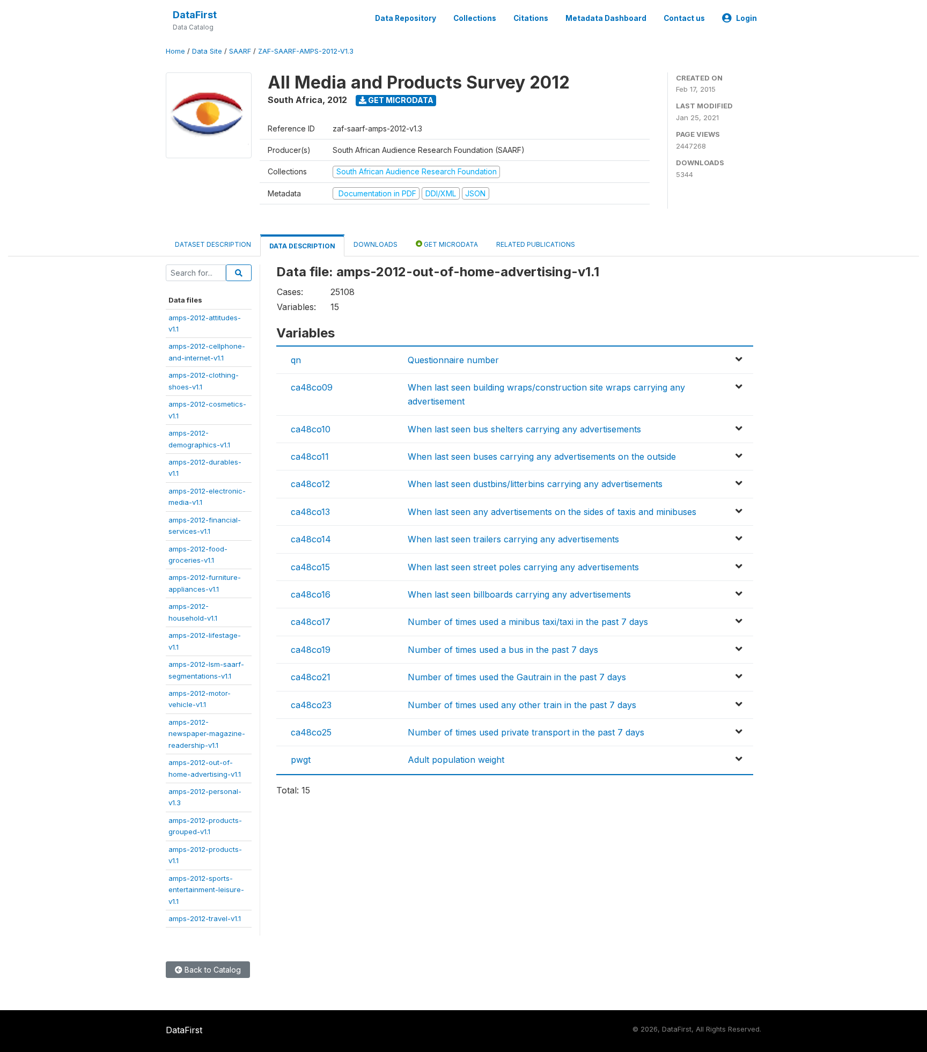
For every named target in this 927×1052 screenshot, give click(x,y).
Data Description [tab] (302, 246)
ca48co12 (310, 484)
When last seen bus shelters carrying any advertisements (524, 429)
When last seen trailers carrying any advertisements (513, 539)
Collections (474, 18)
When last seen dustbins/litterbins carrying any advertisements (535, 484)
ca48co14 (311, 539)
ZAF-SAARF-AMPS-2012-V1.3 (306, 51)
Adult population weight (456, 759)
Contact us (684, 18)
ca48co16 (310, 594)
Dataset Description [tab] (213, 244)
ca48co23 (311, 705)
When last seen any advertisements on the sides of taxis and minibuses (552, 511)
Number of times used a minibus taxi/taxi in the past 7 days (528, 621)
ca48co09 (312, 387)
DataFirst (195, 14)
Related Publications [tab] (535, 244)
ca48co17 (310, 621)
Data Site (207, 51)
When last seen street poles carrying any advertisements (523, 567)
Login (746, 18)
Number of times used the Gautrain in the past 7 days (517, 677)
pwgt (301, 759)
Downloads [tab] (376, 244)
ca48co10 (310, 429)
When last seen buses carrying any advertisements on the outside (542, 456)
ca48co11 (310, 456)
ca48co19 (310, 649)
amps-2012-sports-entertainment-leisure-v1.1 (206, 890)
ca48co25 (311, 732)
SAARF (240, 51)
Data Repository (405, 18)
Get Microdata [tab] (450, 244)
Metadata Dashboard (605, 18)
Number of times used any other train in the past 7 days (522, 705)
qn (296, 360)
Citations (530, 18)
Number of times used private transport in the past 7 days (526, 732)
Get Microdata (399, 100)
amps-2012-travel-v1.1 (204, 918)
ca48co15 (310, 567)
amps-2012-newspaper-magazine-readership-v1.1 (206, 733)
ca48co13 (310, 511)
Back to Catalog (211, 969)
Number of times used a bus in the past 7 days (503, 649)
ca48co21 (310, 677)
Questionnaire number (453, 360)
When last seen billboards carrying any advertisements (519, 594)
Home (175, 51)
